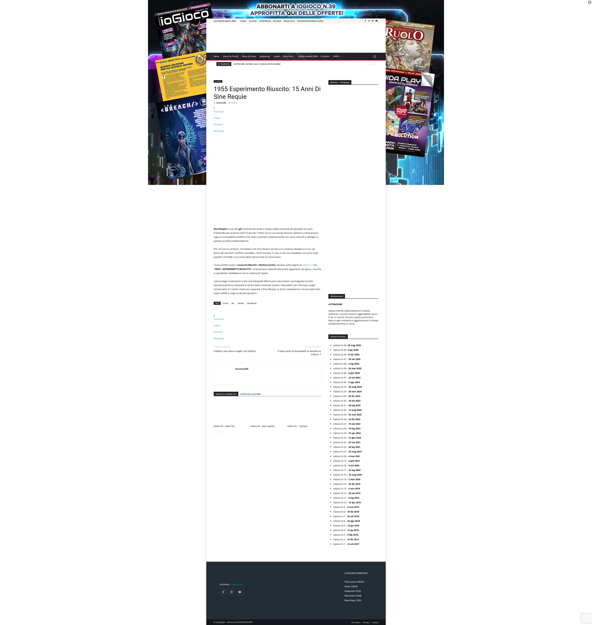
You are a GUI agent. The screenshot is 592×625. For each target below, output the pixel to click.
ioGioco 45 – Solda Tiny (224, 426)
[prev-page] (216, 432)
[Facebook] (365, 21)
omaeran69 (221, 103)
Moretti (241, 303)
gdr (233, 303)
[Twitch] (373, 21)
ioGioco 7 (307, 264)
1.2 (331, 181)
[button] (374, 56)
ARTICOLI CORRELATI (226, 394)
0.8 (332, 171)
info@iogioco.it (237, 584)
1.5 (331, 185)
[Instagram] (369, 21)
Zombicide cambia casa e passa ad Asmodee (257, 64)
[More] (267, 136)
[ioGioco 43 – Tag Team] (304, 412)
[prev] (369, 64)
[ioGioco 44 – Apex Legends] (267, 412)
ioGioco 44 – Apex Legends (262, 426)
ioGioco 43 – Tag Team (297, 426)
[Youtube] (376, 21)
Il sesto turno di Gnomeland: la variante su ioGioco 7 (299, 353)
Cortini (225, 303)
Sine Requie (252, 303)
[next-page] (220, 432)
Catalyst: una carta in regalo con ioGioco (235, 351)
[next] (374, 64)
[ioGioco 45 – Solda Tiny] (230, 412)
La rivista (218, 81)
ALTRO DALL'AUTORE (250, 394)
